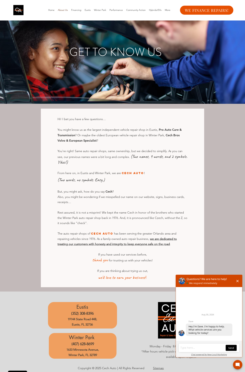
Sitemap (158, 368)
